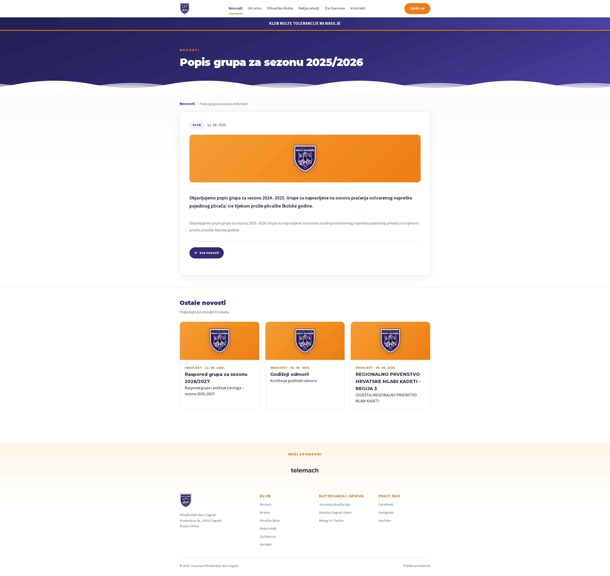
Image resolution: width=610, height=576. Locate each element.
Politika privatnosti (416, 565)
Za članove (335, 8)
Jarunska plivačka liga (334, 504)
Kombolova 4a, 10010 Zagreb (201, 520)
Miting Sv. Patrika (331, 520)
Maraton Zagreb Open (335, 512)
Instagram (386, 512)
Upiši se (417, 8)
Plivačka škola (280, 8)
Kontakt (358, 8)
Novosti (236, 8)
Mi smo (254, 8)
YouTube (385, 520)
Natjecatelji (309, 8)
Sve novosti (206, 252)
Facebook (386, 504)
